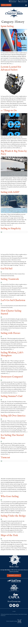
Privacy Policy (15, 614)
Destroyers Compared (12, 376)
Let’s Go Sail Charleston (13, 300)
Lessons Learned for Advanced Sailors (11, 68)
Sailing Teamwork (10, 279)
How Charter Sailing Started (11, 312)
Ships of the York (9, 535)
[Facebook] (10, 605)
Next (25, 553)
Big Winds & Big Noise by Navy (14, 152)
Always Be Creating (13, 621)
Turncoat (5, 457)
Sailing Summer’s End (11, 396)
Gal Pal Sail (6, 268)
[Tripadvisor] (14, 605)
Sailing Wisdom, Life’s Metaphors (12, 354)
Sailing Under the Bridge (13, 515)
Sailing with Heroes (10, 333)
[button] (26, 5)
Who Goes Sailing (10, 496)
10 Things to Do (9, 110)
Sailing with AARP (10, 192)
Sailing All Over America (13, 415)
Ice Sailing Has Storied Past (12, 437)
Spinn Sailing (7, 26)
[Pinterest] (17, 605)
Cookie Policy (20, 614)
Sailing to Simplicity (11, 228)
